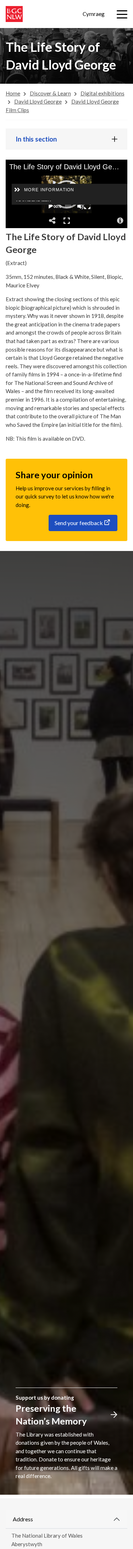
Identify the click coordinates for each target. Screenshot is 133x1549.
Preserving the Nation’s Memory (51, 1414)
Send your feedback (79, 522)
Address (23, 1519)
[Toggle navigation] (122, 14)
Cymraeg (94, 14)
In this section (36, 139)
